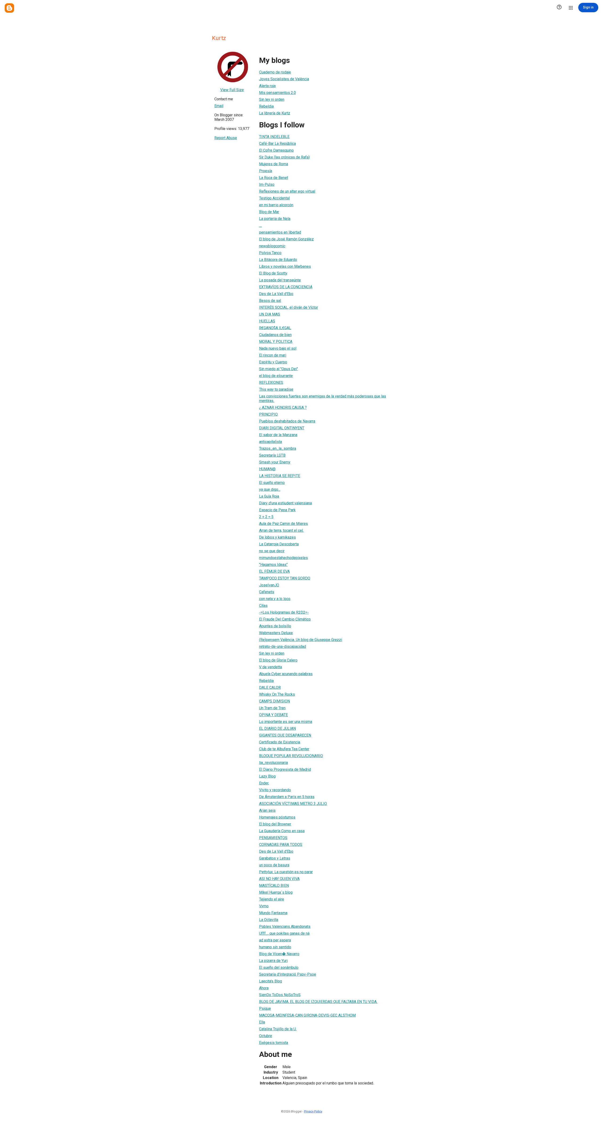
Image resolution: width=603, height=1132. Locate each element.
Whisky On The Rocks (277, 694)
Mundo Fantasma (273, 913)
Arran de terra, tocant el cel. (281, 530)
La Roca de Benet (273, 177)
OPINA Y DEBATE (273, 715)
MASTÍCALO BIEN (274, 885)
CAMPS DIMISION (274, 701)
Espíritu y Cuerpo (273, 362)
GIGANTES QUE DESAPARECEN (285, 735)
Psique (265, 1008)
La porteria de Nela (274, 218)
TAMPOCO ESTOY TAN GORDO (284, 578)
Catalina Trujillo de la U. (278, 1029)
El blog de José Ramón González (286, 239)
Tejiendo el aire (271, 899)
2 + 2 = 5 (266, 517)
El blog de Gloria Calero (278, 660)
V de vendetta (270, 667)
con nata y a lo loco (274, 598)
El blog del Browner (275, 824)
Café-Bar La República (277, 143)
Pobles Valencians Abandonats (284, 926)
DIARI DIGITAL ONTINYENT (281, 428)
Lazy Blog (267, 776)
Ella (262, 1022)
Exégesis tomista (273, 1042)
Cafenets (266, 592)
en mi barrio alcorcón (276, 205)
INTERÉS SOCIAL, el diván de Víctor (288, 307)
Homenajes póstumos (277, 817)
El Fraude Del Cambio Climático (285, 619)
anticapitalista (270, 441)
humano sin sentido (275, 947)
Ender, (264, 783)
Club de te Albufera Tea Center (284, 749)
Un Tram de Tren (272, 708)
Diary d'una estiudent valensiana (285, 503)
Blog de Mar (269, 212)
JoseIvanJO (269, 585)
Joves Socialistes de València (284, 79)
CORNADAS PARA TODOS (280, 844)
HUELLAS (267, 321)
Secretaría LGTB (272, 455)
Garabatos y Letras (274, 858)
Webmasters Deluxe (276, 633)
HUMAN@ (267, 469)
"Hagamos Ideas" (273, 564)
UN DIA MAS (269, 314)
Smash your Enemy (274, 462)
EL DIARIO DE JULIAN (277, 728)
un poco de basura (274, 865)
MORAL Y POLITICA (275, 341)
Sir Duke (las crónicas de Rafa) (284, 157)
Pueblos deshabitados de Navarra (287, 421)
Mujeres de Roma (273, 164)
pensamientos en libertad (280, 232)
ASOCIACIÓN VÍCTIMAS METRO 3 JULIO (293, 803)
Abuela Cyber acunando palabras (286, 674)
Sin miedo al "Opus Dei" (278, 369)
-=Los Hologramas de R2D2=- (284, 612)
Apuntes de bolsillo (275, 626)
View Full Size (232, 90)
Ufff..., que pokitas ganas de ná (284, 933)
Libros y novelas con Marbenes (285, 266)
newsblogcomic (272, 246)
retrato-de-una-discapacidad (282, 646)
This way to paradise (276, 389)
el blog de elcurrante (276, 375)
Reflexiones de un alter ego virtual (287, 191)
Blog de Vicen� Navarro (279, 954)
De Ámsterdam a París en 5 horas (286, 797)
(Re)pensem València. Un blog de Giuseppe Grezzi (300, 639)
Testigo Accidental (274, 198)
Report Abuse (225, 138)
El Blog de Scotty (273, 273)
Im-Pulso (266, 184)
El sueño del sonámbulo (278, 967)
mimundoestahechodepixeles (283, 558)
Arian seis (267, 810)
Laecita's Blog (270, 981)
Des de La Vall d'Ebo (276, 294)
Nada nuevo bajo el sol (277, 348)
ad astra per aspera (275, 940)
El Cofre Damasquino (276, 150)
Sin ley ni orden (271, 99)
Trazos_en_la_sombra (277, 448)
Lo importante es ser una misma (285, 721)
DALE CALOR (270, 687)
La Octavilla (268, 919)
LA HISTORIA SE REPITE (279, 476)
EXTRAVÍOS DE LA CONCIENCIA (285, 287)
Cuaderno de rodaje (275, 72)
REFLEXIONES (271, 382)
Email (218, 106)
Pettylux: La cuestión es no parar (286, 872)
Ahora (264, 988)
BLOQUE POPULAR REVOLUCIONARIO (291, 756)
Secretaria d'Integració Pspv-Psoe (287, 974)
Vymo (264, 906)
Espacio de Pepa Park (277, 510)
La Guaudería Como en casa (282, 831)
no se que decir (272, 551)
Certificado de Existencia (279, 742)
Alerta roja (267, 86)
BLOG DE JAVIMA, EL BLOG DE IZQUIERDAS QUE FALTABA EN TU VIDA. (318, 1001)
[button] (559, 7)
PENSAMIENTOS (273, 838)
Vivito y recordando (275, 790)
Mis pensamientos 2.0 (277, 92)
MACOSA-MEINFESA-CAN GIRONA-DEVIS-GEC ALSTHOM (307, 1015)
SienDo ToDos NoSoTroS (280, 995)
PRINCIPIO (268, 414)
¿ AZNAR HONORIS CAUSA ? (283, 407)
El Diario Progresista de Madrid (285, 769)
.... (260, 225)
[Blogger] (9, 8)
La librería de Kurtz (274, 113)
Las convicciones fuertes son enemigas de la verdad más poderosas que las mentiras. (322, 398)
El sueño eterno (272, 482)
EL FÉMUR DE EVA (274, 571)
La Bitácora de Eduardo (278, 259)
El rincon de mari (272, 355)
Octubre (265, 1036)
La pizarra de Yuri (273, 960)
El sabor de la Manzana (278, 435)
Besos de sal (270, 300)
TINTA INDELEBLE (274, 136)
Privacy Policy (313, 1111)
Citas (263, 605)
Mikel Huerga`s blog (276, 892)
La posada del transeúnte (280, 280)
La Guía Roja (269, 496)
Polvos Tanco (270, 253)
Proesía (265, 171)
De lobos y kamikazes (277, 537)
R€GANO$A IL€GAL (275, 328)
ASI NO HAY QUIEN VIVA (279, 878)
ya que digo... (269, 489)
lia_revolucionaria (273, 762)
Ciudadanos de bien (275, 335)
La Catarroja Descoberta (279, 544)
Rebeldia (266, 106)
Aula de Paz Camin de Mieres (283, 523)
